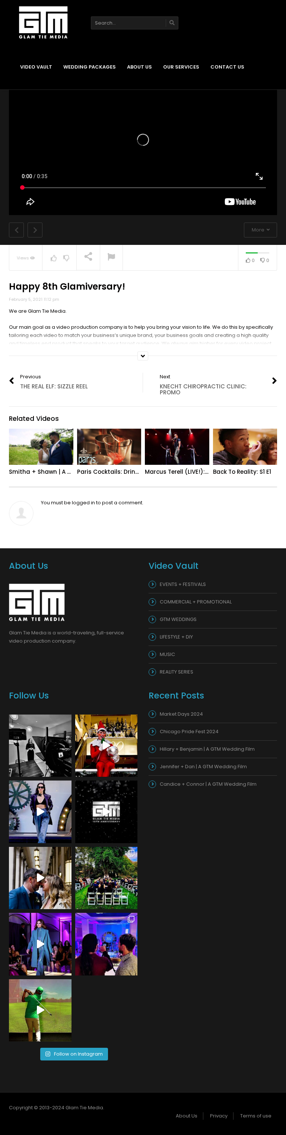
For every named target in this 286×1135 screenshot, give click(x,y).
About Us (139, 66)
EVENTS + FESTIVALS (183, 584)
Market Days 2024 (181, 714)
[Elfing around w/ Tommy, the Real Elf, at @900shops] (106, 746)
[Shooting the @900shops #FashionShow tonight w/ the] (106, 944)
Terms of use (255, 1115)
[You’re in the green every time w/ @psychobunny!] (40, 1010)
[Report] (111, 257)
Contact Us (227, 66)
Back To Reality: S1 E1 (242, 472)
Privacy (219, 1115)
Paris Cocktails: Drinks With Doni (124, 472)
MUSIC (167, 654)
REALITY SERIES (176, 671)
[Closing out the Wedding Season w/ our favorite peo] (106, 878)
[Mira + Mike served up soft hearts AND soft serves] (40, 878)
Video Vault (36, 66)
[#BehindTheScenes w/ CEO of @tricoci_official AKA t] (40, 746)
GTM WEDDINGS (178, 619)
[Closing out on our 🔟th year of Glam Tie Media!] (106, 812)
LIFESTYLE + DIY (176, 636)
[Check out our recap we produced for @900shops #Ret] (40, 944)
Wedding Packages (89, 66)
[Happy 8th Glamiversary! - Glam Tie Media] (43, 22)
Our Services (181, 66)
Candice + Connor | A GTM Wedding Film (208, 784)
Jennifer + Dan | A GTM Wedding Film (203, 766)
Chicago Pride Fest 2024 (189, 731)
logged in (83, 502)
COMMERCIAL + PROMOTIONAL (196, 601)
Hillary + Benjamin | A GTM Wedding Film (207, 749)
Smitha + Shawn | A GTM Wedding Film (65, 472)
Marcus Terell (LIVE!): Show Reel (190, 472)
